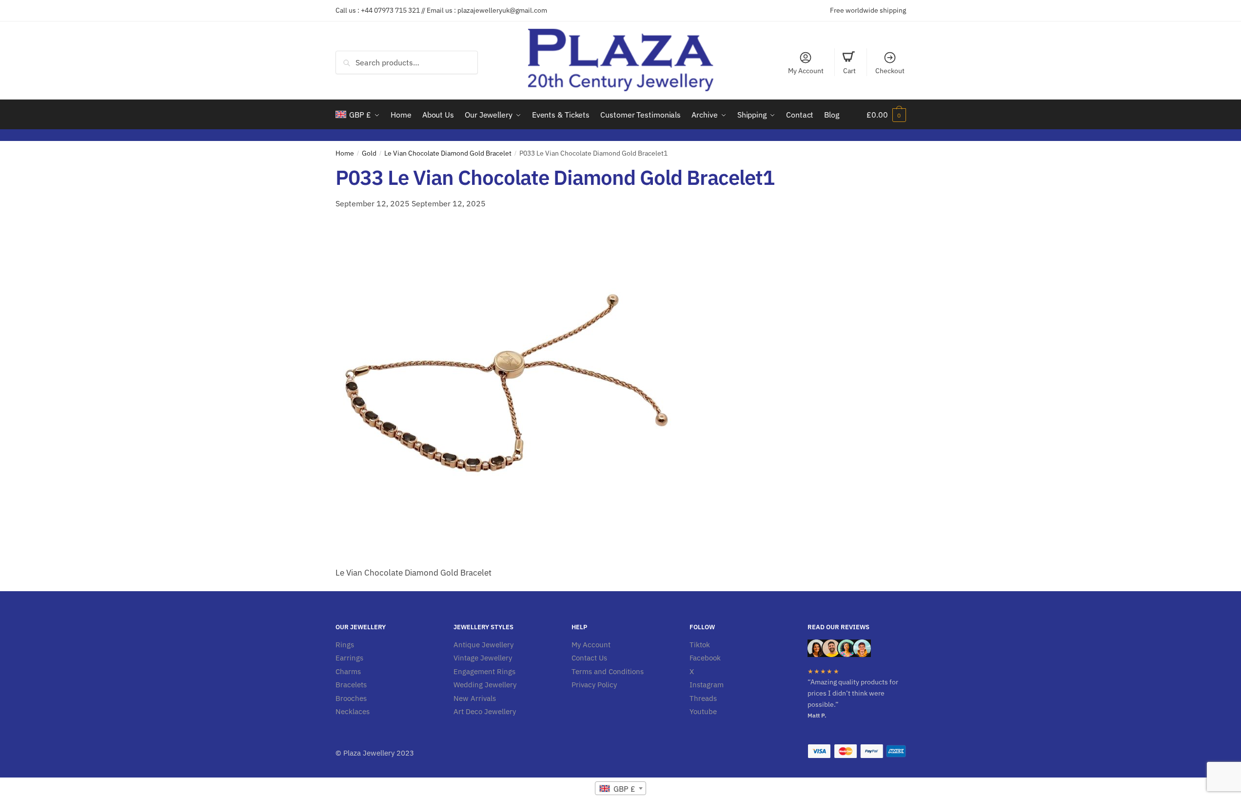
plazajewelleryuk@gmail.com (502, 10)
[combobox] (620, 788)
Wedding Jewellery (484, 684)
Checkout (890, 70)
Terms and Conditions (607, 671)
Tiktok (699, 644)
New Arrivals (474, 698)
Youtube (703, 711)
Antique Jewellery (483, 644)
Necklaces (352, 711)
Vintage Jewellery (482, 657)
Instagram (706, 684)
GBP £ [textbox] (623, 789)
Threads (703, 698)
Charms (348, 671)
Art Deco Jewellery (484, 711)
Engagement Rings (484, 671)
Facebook (705, 657)
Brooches (351, 698)
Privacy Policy (594, 684)
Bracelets (351, 684)
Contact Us (589, 657)
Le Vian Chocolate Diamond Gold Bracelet (448, 153)
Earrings (349, 657)
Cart (849, 70)
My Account (806, 70)
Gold (369, 153)
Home (344, 153)
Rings (344, 644)
